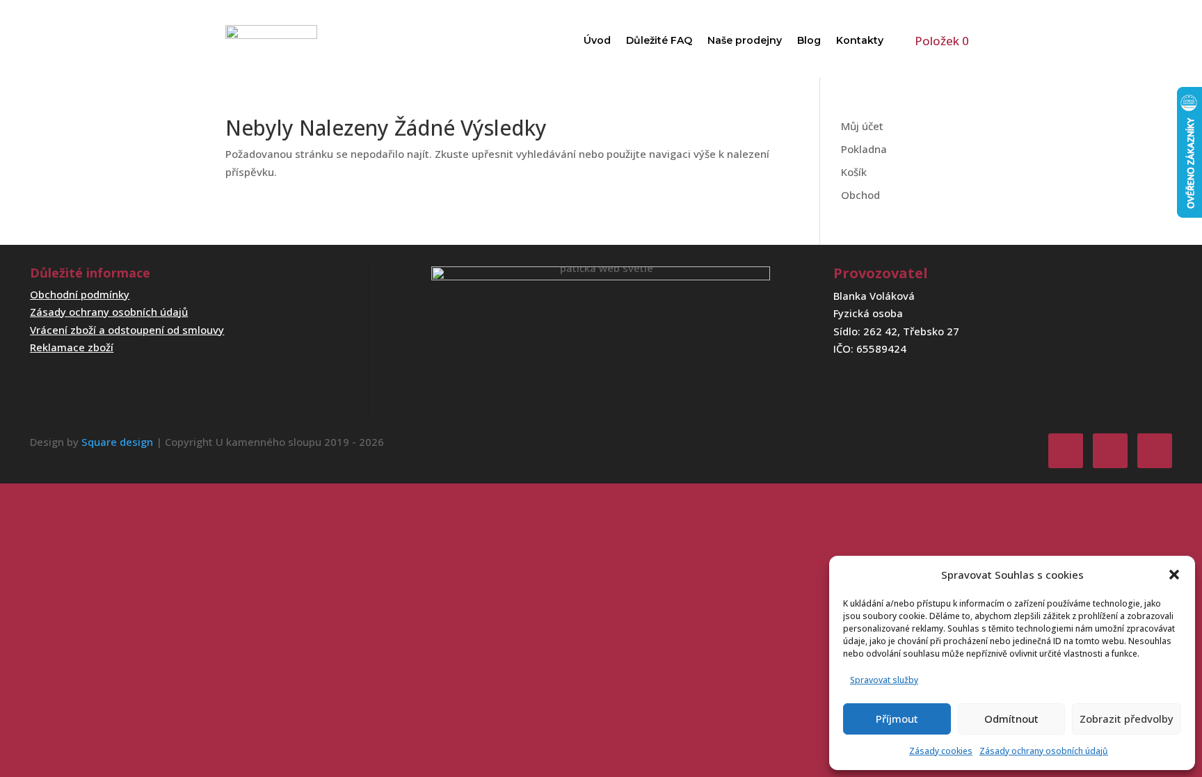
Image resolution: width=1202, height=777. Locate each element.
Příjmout (897, 719)
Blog (809, 40)
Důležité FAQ (659, 40)
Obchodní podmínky (79, 294)
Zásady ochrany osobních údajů (1043, 751)
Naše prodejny (744, 40)
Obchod (860, 195)
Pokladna (864, 149)
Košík (854, 172)
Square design (117, 442)
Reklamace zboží (71, 347)
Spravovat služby (884, 680)
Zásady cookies (940, 751)
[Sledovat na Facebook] (1065, 450)
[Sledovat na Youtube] (1154, 450)
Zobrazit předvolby (1126, 719)
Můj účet (862, 126)
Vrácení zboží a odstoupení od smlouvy (127, 330)
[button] (1174, 575)
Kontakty (859, 40)
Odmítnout (1011, 719)
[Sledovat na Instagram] (1110, 450)
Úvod (597, 40)
